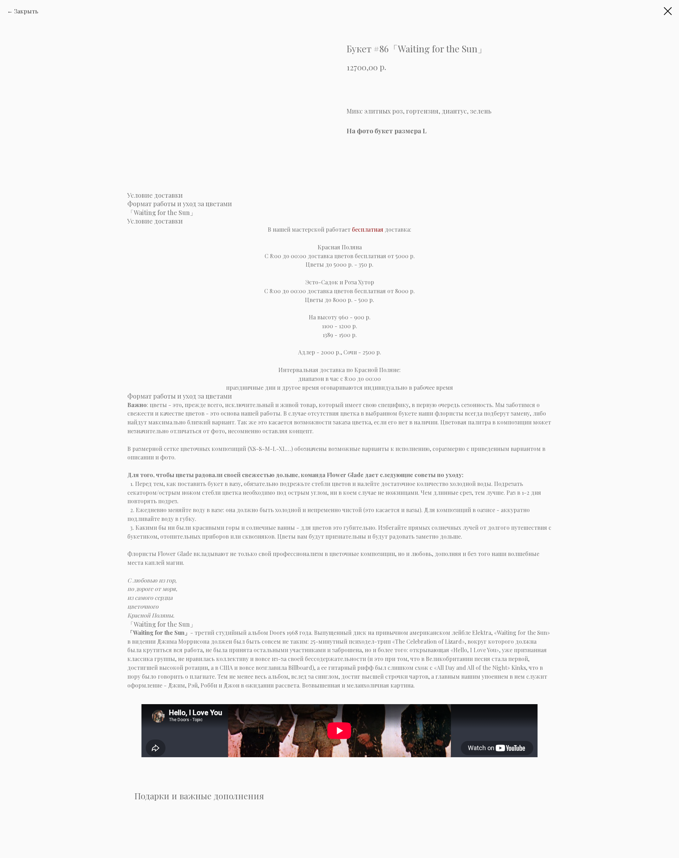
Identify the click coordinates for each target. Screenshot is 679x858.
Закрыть (26, 11)
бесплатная (367, 229)
